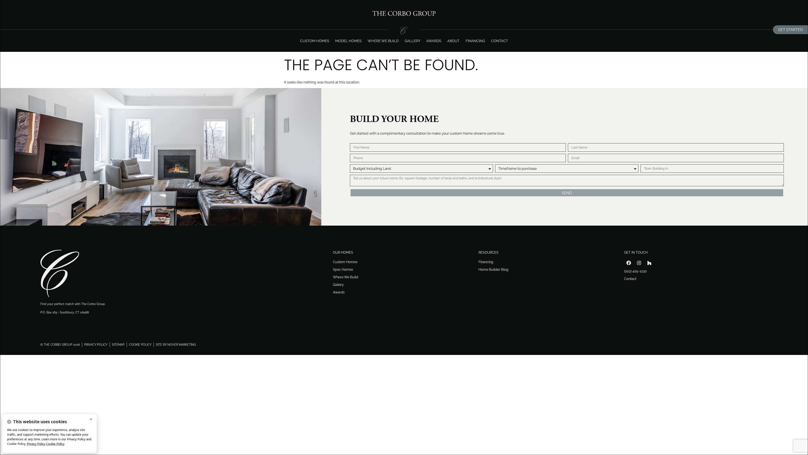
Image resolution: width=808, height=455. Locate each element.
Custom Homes (314, 41)
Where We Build (345, 277)
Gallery (412, 41)
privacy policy (96, 344)
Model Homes (348, 41)
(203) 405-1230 (635, 271)
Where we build (383, 41)
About (453, 41)
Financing (475, 41)
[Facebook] (628, 263)
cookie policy (140, 344)
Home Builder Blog (493, 270)
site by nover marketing (176, 344)
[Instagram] (639, 263)
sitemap (118, 344)
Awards (433, 41)
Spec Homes (343, 270)
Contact (499, 41)
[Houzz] (649, 263)
